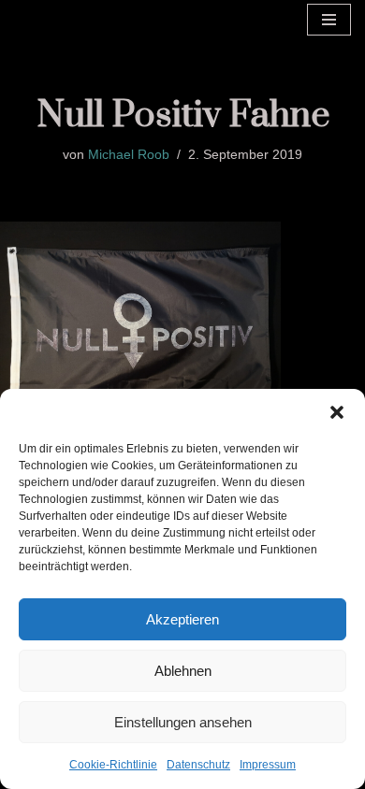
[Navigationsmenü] (329, 20)
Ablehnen (183, 671)
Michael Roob (128, 155)
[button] (337, 412)
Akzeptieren (182, 619)
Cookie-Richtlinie (113, 764)
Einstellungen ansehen (183, 722)
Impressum (268, 764)
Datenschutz (198, 764)
